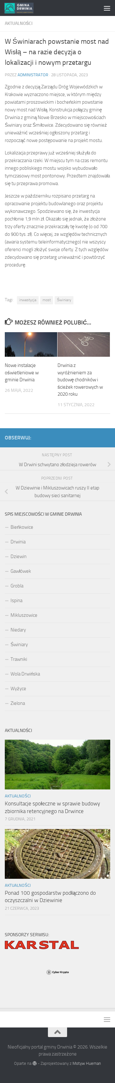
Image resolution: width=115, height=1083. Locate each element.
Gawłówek (21, 571)
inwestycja (27, 300)
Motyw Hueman (87, 1063)
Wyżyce (18, 688)
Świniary (64, 300)
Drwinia (18, 542)
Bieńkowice (22, 527)
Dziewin (19, 556)
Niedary (18, 630)
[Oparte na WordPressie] (34, 1063)
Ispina (16, 600)
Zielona (18, 703)
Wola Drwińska (25, 674)
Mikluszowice (24, 615)
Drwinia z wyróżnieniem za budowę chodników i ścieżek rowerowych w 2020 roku (80, 379)
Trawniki (19, 659)
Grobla (17, 586)
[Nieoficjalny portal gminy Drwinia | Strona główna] (23, 8)
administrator (33, 74)
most (46, 300)
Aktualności (19, 23)
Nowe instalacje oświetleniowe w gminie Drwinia (22, 372)
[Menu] (107, 8)
